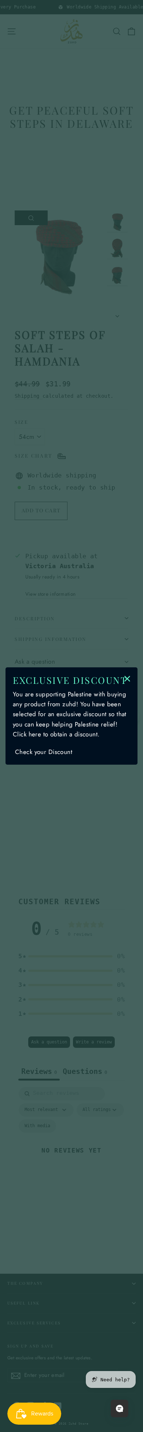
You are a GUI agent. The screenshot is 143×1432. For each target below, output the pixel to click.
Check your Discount (43, 751)
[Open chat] (119, 1408)
